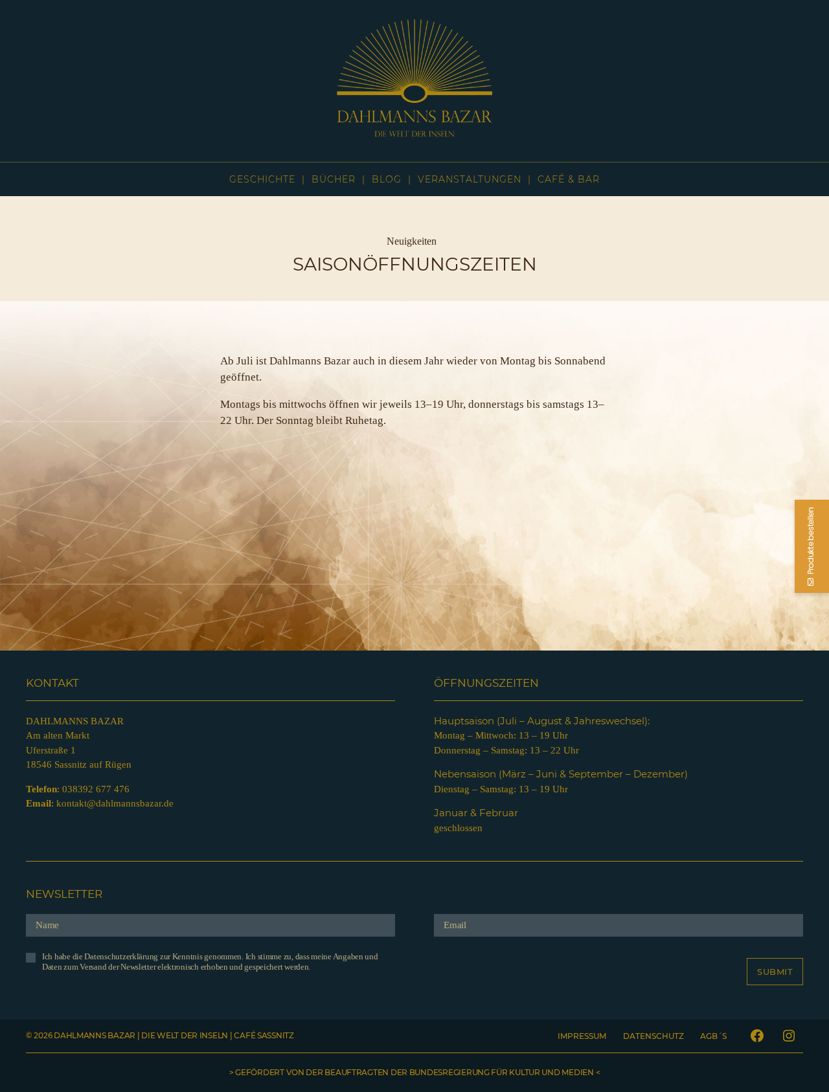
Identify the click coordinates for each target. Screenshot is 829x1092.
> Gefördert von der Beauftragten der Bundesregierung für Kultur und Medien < (414, 1072)
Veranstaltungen (469, 179)
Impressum (582, 1036)
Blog (387, 179)
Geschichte (262, 179)
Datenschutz (653, 1036)
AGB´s (713, 1036)
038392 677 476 (96, 789)
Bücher (334, 179)
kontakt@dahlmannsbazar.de (115, 803)
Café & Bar (569, 179)
